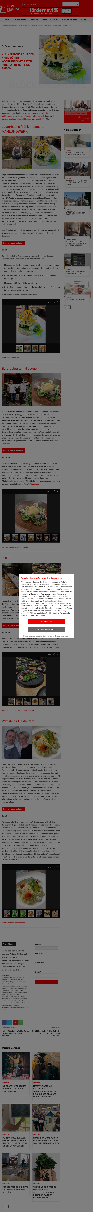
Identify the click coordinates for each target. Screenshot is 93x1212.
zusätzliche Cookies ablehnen (46, 629)
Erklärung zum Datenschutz (39, 594)
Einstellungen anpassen (32, 636)
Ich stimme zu (46, 621)
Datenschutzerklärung (51, 636)
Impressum (65, 636)
